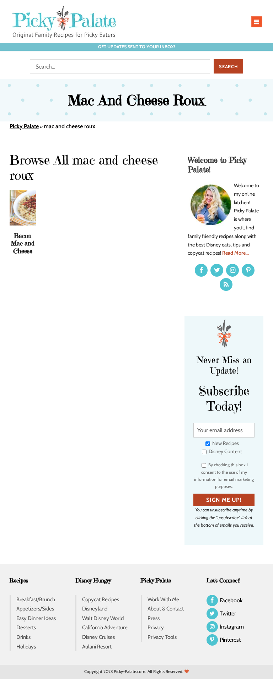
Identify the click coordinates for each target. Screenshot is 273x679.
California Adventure (105, 627)
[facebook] (201, 270)
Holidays (26, 646)
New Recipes (225, 443)
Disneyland (94, 608)
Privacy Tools (162, 637)
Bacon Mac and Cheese (22, 243)
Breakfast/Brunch (35, 599)
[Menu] (256, 21)
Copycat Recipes (100, 599)
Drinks (23, 637)
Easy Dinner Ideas (36, 618)
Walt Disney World (103, 618)
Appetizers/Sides (35, 608)
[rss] (226, 284)
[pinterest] (248, 270)
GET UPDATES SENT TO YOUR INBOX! (136, 46)
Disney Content (225, 451)
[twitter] (216, 270)
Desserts (26, 627)
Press (154, 618)
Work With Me (163, 599)
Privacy (156, 627)
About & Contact (166, 608)
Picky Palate (24, 126)
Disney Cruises (98, 637)
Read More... (235, 253)
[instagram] (232, 270)
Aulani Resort (97, 646)
